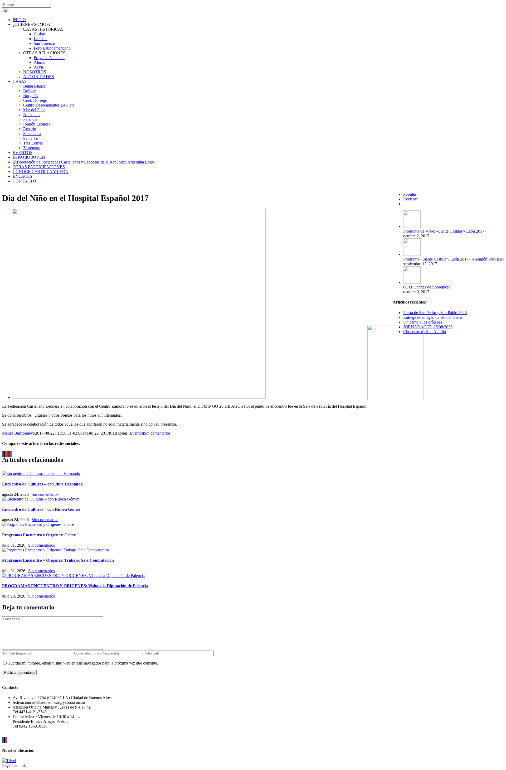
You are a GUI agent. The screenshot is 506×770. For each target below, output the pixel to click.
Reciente (410, 199)
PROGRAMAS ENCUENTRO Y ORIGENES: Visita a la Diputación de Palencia (75, 586)
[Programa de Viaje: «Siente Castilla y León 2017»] (412, 226)
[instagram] (6, 740)
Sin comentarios (157, 433)
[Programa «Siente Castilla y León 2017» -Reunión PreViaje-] (412, 254)
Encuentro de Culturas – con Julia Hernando (42, 484)
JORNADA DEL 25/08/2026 (428, 327)
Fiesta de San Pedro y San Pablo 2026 (435, 312)
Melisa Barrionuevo (18, 433)
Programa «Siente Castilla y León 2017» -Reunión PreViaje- (453, 259)
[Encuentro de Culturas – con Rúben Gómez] (40, 499)
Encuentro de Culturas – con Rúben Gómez (41, 509)
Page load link (14, 765)
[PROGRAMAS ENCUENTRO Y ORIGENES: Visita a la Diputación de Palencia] (73, 575)
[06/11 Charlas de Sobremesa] (412, 282)
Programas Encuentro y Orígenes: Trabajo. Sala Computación (58, 560)
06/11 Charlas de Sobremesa (426, 287)
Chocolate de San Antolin (424, 331)
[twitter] (4, 740)
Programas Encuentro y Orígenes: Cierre (39, 535)
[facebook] (3, 740)
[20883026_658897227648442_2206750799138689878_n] (139, 397)
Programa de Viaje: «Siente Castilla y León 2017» (444, 231)
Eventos (136, 433)
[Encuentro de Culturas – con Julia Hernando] (41, 473)
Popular (409, 194)
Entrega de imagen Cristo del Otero (432, 317)
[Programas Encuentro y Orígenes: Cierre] (38, 524)
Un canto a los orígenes (422, 322)
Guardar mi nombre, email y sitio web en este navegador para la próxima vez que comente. (82, 663)
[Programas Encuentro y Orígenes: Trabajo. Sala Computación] (55, 550)
